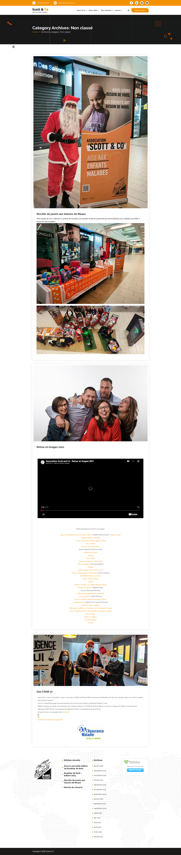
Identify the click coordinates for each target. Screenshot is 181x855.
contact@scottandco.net (66, 3)
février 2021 (98, 837)
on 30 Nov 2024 (50, 215)
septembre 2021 (100, 808)
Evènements (90, 215)
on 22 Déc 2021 (50, 686)
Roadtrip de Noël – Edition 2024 (73, 774)
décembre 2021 (100, 804)
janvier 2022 (98, 799)
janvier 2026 (98, 766)
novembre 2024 (100, 775)
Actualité (82, 215)
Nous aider (93, 10)
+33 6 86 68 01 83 (43, 3)
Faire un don (140, 10)
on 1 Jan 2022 (49, 443)
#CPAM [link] (40, 720)
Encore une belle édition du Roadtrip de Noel (76, 767)
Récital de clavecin (73, 787)
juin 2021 (97, 818)
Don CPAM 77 (44, 691)
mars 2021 (98, 832)
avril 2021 (97, 827)
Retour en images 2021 (50, 447)
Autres (117, 10)
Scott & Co (81, 10)
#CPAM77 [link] (66, 712)
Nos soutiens (106, 10)
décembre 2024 (100, 771)
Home (35, 32)
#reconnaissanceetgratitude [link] (53, 720)
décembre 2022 (100, 785)
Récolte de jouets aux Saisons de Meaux (74, 781)
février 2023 (98, 780)
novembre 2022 (100, 790)
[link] (76, 535)
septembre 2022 (100, 794)
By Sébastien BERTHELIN (67, 215)
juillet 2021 (98, 813)
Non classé (98, 215)
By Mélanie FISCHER (64, 443)
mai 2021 (97, 823)
